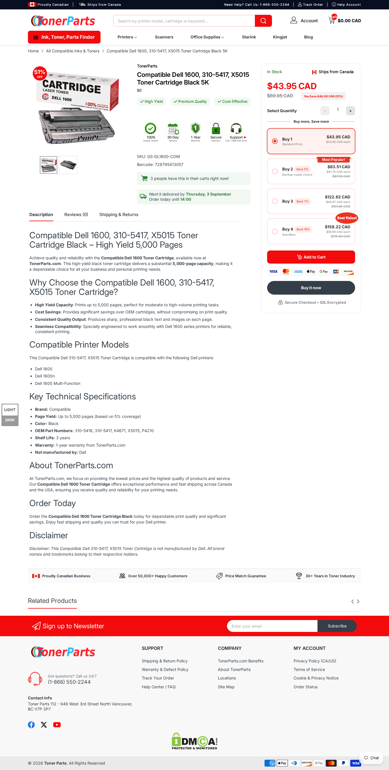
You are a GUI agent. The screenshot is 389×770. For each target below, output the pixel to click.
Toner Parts (55, 763)
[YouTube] (57, 724)
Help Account (349, 5)
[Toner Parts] (63, 20)
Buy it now (311, 287)
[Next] (352, 601)
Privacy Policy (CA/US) (315, 660)
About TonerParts (234, 669)
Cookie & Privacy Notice (316, 677)
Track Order (313, 5)
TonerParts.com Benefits (240, 660)
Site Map (226, 686)
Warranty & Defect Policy (165, 669)
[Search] (263, 21)
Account (309, 20)
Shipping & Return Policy (165, 660)
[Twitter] (43, 724)
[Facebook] (31, 724)
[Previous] (358, 601)
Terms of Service (309, 669)
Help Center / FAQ (159, 686)
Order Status (306, 686)
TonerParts (147, 65)
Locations (227, 677)
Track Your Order (158, 677)
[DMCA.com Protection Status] (194, 748)
